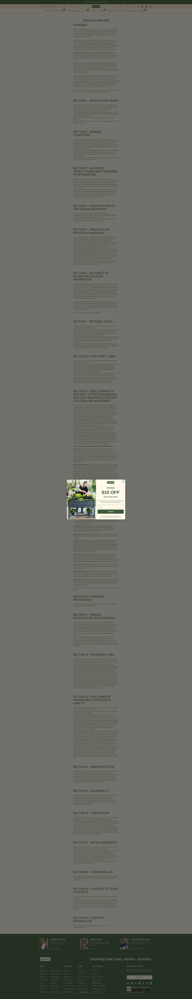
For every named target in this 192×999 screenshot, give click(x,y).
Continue (111, 511)
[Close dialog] (123, 481)
